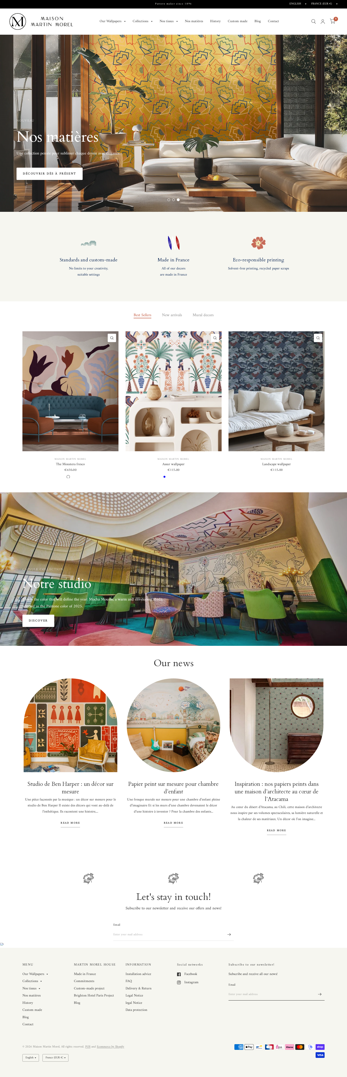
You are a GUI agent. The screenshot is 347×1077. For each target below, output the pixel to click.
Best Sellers (142, 315)
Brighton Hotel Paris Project (94, 995)
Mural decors (203, 315)
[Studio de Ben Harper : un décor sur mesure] (70, 725)
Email (116, 925)
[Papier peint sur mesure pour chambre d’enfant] (173, 725)
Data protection (136, 1010)
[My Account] (322, 21)
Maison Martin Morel (173, 459)
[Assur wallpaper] (174, 391)
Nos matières (194, 21)
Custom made (237, 21)
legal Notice (134, 1003)
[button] (34, 174)
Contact (273, 21)
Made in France (85, 974)
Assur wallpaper (173, 464)
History (215, 21)
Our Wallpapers (110, 21)
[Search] (313, 21)
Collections (140, 21)
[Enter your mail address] (229, 934)
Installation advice (138, 974)
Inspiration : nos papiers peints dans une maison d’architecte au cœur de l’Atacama (277, 791)
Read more (70, 823)
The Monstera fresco (70, 464)
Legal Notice (134, 995)
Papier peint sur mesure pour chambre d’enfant (173, 788)
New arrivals (172, 315)
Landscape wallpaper (276, 464)
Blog (257, 21)
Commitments (84, 981)
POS (87, 1046)
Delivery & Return (139, 988)
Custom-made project (89, 988)
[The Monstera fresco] (70, 391)
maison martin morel (70, 459)
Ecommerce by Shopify (110, 1046)
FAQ (129, 981)
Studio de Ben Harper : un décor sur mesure (70, 788)
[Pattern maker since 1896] (173, 4)
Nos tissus (167, 21)
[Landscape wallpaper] (277, 391)
